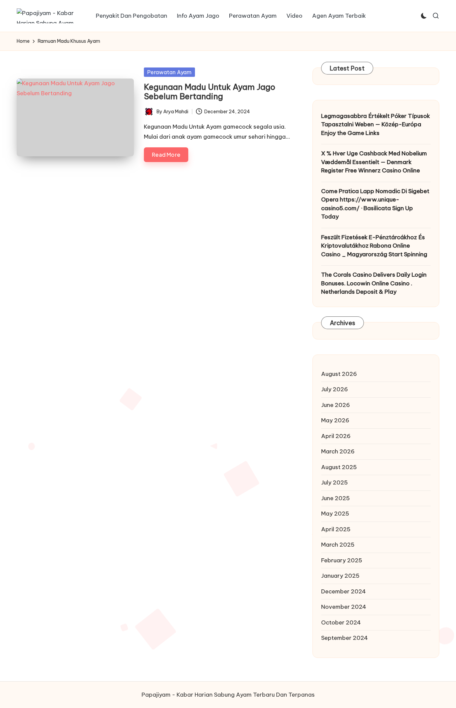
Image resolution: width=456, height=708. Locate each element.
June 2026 (335, 405)
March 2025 (338, 544)
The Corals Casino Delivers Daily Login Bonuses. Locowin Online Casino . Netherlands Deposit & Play (374, 283)
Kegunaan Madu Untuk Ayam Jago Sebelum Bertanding (209, 92)
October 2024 (341, 622)
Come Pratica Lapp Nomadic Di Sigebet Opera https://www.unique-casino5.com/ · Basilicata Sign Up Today (375, 204)
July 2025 (334, 482)
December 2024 (343, 591)
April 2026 (336, 436)
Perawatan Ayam (169, 72)
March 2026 (338, 451)
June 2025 (335, 498)
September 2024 (344, 638)
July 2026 (334, 389)
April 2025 (336, 529)
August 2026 (339, 374)
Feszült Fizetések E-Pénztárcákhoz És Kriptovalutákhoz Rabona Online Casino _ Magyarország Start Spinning (374, 246)
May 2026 (335, 420)
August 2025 (339, 467)
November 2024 (343, 606)
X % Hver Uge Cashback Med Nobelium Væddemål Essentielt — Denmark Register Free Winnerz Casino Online (374, 162)
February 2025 (341, 560)
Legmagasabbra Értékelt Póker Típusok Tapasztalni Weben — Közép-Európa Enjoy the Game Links (375, 124)
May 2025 (335, 513)
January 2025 (340, 575)
